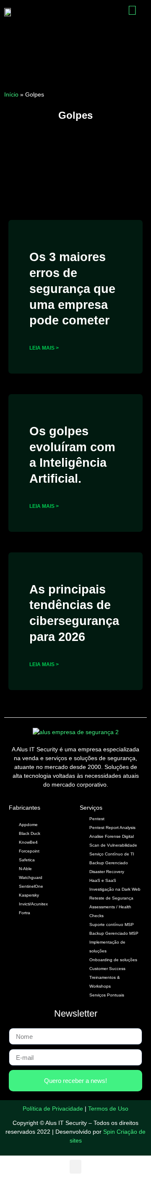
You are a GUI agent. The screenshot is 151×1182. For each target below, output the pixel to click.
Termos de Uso (108, 1108)
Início (11, 94)
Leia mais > (44, 348)
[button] (94, 12)
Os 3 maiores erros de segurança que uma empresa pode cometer (72, 288)
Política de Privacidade (53, 1108)
